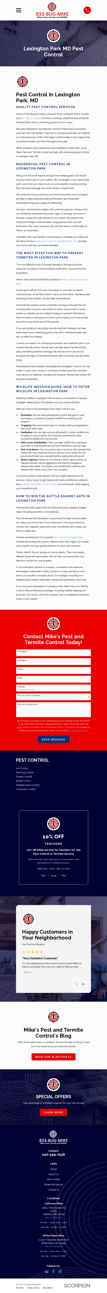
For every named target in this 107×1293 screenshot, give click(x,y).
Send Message (53, 739)
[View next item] (83, 984)
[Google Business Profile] (46, 1271)
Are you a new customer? (29, 695)
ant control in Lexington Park (67, 537)
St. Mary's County (32, 118)
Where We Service (53, 1184)
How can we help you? (27, 704)
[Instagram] (60, 1271)
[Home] (52, 10)
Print (64, 875)
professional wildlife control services (39, 484)
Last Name (22, 660)
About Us (53, 1174)
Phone (20, 669)
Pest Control (53, 1179)
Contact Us (53, 1189)
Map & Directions (53, 1217)
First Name (22, 651)
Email (19, 678)
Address (21, 687)
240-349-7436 (53, 1154)
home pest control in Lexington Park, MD (56, 241)
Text (43, 875)
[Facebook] (53, 1271)
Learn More (53, 1112)
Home (53, 1169)
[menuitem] (53, 768)
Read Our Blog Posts (53, 1056)
